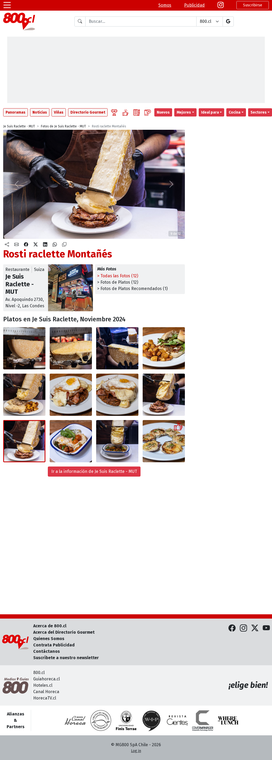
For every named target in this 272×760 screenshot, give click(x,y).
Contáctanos (46, 651)
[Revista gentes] (177, 720)
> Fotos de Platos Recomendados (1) (132, 288)
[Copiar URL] (64, 244)
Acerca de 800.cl (49, 625)
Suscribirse (252, 5)
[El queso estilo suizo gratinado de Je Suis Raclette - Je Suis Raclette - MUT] (24, 348)
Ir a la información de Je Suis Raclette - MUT (94, 471)
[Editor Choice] (114, 112)
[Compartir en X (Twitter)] (35, 244)
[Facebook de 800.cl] (232, 628)
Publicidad (194, 5)
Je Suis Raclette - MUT (19, 126)
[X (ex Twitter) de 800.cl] (254, 628)
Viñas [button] (58, 112)
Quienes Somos (48, 638)
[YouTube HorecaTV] (266, 628)
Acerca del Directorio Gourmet (64, 632)
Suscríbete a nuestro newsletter (66, 657)
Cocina (234, 112)
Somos (164, 5)
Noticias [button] (39, 112)
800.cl (39, 672)
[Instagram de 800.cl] (243, 628)
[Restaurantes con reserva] (147, 112)
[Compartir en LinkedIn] (45, 244)
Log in (136, 751)
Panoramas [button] (16, 112)
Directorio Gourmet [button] (87, 112)
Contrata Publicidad (54, 644)
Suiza (39, 269)
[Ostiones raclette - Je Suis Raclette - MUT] (164, 441)
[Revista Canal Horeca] (75, 720)
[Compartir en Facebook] (26, 244)
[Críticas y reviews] (136, 112)
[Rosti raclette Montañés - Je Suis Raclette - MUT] (71, 395)
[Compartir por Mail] (16, 244)
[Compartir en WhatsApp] (54, 244)
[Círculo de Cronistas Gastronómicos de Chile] (100, 720)
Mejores (184, 112)
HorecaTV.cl (44, 698)
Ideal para (210, 112)
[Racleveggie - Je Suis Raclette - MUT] (71, 441)
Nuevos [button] (163, 112)
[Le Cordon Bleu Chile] (126, 720)
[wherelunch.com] (228, 720)
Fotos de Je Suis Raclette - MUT (63, 126)
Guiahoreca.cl (46, 678)
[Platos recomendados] (125, 112)
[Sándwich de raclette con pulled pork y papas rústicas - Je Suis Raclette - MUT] (164, 348)
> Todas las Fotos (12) (117, 275)
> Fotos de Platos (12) (117, 282)
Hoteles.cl (42, 685)
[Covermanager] (202, 720)
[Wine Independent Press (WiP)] (151, 720)
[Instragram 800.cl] (221, 5)
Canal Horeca (46, 691)
